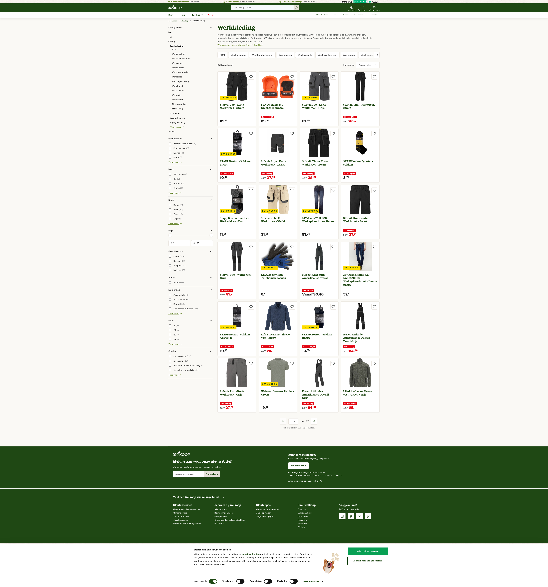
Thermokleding (179, 104)
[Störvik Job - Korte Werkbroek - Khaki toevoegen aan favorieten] (292, 190)
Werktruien (177, 95)
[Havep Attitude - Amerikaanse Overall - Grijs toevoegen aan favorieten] (333, 363)
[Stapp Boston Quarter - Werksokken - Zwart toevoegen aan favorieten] (251, 190)
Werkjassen (177, 63)
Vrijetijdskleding (177, 122)
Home (174, 20)
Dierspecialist (220, 516)
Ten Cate (258, 45)
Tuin (182, 14)
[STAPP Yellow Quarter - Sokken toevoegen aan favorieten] (374, 133)
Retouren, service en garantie (187, 523)
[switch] (240, 581)
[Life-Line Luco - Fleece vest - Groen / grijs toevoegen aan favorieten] (374, 363)
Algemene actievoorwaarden (187, 509)
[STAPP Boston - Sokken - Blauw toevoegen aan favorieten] (333, 307)
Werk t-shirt (177, 85)
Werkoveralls (178, 67)
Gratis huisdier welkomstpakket (229, 520)
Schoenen (175, 113)
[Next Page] (314, 421)
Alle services (220, 509)
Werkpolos (177, 76)
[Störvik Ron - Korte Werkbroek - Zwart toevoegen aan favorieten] (374, 190)
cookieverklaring (251, 554)
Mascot (241, 45)
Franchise (302, 520)
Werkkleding (199, 20)
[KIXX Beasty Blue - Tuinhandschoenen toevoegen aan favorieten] (292, 247)
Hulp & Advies (322, 14)
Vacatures (375, 14)
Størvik (249, 45)
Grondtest (219, 523)
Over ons (302, 509)
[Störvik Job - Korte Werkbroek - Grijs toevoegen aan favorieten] (333, 77)
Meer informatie (311, 581)
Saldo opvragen (263, 512)
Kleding (196, 14)
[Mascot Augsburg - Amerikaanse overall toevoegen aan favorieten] (333, 247)
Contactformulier (181, 516)
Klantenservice (360, 14)
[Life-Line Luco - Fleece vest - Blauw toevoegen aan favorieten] (292, 307)
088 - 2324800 (334, 475)
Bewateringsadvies (223, 512)
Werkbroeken (178, 54)
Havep (234, 45)
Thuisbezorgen (180, 520)
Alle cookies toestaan (367, 551)
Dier (170, 14)
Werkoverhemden (180, 72)
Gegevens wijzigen (265, 516)
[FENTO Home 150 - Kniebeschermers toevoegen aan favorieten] (292, 77)
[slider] (170, 235)
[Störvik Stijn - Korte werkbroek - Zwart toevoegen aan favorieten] (292, 133)
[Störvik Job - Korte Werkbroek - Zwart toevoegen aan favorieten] (251, 77)
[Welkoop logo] (175, 7)
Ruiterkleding (176, 108)
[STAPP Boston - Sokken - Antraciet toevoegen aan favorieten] (251, 307)
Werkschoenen (177, 117)
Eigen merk (303, 516)
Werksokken (178, 90)
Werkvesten (177, 99)
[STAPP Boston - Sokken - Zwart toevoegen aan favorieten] (251, 133)
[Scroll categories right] (377, 55)
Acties (211, 14)
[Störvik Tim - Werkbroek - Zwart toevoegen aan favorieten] (374, 77)
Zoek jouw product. (242, 7)
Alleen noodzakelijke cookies (367, 560)
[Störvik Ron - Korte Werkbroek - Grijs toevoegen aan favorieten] (251, 363)
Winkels (346, 14)
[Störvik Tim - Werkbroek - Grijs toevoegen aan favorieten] (251, 247)
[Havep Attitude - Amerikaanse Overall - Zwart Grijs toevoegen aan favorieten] (374, 307)
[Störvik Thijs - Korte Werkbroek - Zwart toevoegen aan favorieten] (333, 133)
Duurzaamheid (305, 512)
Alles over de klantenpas (267, 509)
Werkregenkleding (181, 81)
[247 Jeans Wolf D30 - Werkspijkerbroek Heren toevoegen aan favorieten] (333, 190)
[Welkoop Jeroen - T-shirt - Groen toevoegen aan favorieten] (292, 363)
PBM (174, 49)
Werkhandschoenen (181, 58)
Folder (335, 14)
